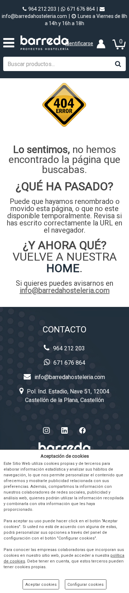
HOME (63, 268)
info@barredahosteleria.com (65, 290)
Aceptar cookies (41, 584)
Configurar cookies (85, 584)
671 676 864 (81, 9)
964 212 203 (42, 9)
